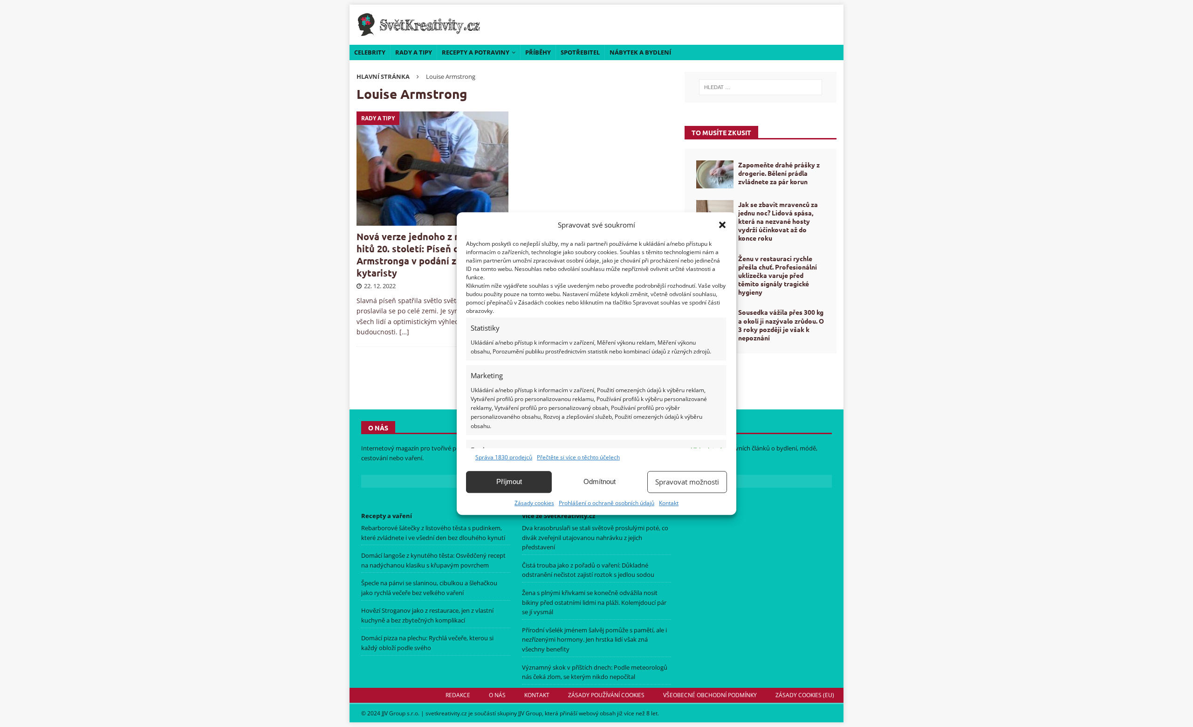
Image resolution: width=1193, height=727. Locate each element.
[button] (722, 224)
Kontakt (669, 503)
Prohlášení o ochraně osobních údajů (606, 503)
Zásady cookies (534, 503)
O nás (497, 695)
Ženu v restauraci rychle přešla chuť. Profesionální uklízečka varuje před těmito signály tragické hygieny (777, 275)
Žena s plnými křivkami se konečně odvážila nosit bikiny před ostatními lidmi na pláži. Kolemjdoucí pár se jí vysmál (594, 602)
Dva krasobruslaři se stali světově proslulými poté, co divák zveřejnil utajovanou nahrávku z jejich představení (595, 538)
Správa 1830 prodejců (503, 457)
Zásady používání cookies (606, 695)
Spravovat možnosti (687, 481)
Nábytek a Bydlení (640, 52)
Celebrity (369, 52)
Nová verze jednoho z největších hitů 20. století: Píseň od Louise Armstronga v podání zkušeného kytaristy (429, 254)
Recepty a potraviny (475, 52)
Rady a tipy (413, 52)
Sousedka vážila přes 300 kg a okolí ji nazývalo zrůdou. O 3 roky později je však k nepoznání (781, 325)
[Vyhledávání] (760, 87)
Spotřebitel (580, 52)
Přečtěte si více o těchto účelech (578, 457)
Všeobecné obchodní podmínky (710, 695)
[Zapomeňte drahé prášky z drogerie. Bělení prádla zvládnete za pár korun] (715, 174)
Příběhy (538, 52)
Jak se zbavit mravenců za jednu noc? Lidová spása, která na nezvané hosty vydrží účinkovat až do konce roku (778, 221)
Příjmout (509, 481)
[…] (404, 331)
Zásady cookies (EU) (804, 695)
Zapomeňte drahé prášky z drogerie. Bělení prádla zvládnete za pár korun (779, 173)
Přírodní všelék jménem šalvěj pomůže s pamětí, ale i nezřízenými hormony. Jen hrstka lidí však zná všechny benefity (594, 640)
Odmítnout (599, 481)
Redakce (458, 695)
